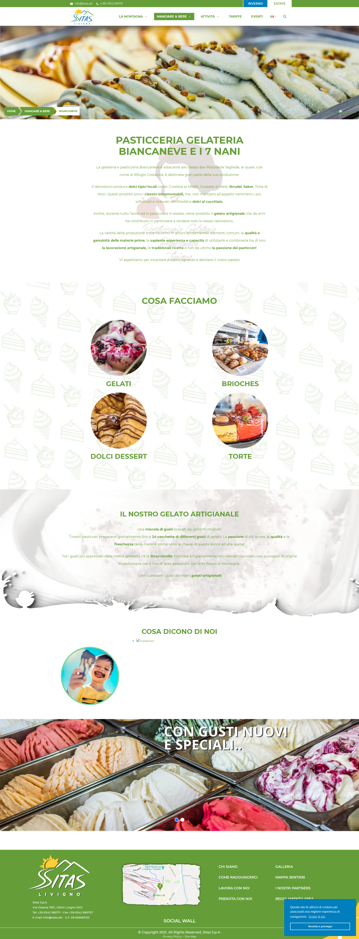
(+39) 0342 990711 (111, 3)
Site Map (190, 936)
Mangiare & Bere (37, 111)
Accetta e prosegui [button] (320, 926)
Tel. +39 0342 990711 (47, 912)
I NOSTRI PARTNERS (292, 888)
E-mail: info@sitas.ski (47, 917)
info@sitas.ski (84, 3)
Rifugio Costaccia (148, 175)
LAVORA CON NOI (234, 888)
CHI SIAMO (228, 867)
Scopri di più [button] (317, 916)
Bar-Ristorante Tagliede (219, 167)
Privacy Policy (172, 936)
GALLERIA (284, 867)
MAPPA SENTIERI (290, 877)
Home (11, 111)
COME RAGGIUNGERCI (238, 877)
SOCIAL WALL (180, 921)
